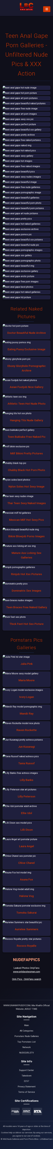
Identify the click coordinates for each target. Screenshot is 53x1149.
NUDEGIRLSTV (26, 1052)
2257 (26, 1081)
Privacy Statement (26, 1086)
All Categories (26, 1030)
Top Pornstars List (26, 1041)
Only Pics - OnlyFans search (26, 979)
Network (26, 1047)
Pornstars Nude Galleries (26, 1036)
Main (26, 1025)
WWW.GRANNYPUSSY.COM (16, 1005)
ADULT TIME (31, 1009)
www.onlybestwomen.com (26, 971)
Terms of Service (26, 1092)
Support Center (26, 1070)
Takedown (27, 1075)
